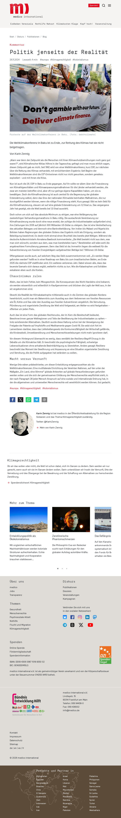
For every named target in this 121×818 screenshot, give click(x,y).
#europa (44, 59)
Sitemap (14, 744)
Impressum (15, 736)
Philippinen (94, 780)
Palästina (93, 776)
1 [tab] (57, 568)
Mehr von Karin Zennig (51, 427)
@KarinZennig (51, 421)
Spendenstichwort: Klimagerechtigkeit (30, 482)
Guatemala (41, 797)
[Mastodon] (95, 617)
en (15, 748)
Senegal (93, 783)
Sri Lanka (93, 793)
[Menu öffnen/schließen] (106, 5)
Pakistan (67, 810)
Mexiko (66, 793)
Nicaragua (67, 803)
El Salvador (41, 793)
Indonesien (41, 803)
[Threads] (72, 625)
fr (23, 748)
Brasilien (40, 786)
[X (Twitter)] (81, 625)
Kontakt (14, 732)
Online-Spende (17, 648)
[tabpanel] (28, 535)
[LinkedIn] (87, 617)
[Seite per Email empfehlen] (44, 399)
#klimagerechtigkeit (60, 59)
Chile (38, 790)
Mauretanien (68, 790)
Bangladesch (42, 783)
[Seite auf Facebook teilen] (12, 399)
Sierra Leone (94, 786)
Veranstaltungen (104, 24)
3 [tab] (66, 568)
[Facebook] (72, 617)
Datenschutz (16, 740)
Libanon (66, 783)
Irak (38, 807)
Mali (64, 786)
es (19, 748)
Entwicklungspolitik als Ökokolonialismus (23, 537)
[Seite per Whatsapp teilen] (28, 399)
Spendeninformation (20, 655)
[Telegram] (65, 625)
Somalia (92, 790)
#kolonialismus (80, 59)
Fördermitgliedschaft (20, 651)
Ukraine (92, 807)
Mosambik (67, 797)
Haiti (38, 800)
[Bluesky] (65, 617)
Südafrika (93, 797)
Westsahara (94, 810)
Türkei (92, 803)
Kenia (65, 780)
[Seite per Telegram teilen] (36, 399)
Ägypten (40, 780)
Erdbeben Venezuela (21, 24)
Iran (38, 810)
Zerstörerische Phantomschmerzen (63, 537)
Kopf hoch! (86, 24)
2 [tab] (62, 568)
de (11, 748)
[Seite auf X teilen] (20, 399)
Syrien (92, 800)
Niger (65, 807)
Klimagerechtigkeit (23, 460)
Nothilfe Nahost (44, 24)
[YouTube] (90, 625)
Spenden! (94, 5)
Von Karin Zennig (20, 153)
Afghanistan (41, 776)
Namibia (66, 800)
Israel (65, 776)
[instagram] (80, 617)
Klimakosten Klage (67, 24)
